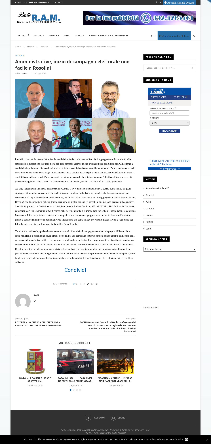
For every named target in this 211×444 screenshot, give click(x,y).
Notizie (30, 46)
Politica (54, 35)
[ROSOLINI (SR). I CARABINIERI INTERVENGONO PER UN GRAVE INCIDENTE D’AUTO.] (75, 361)
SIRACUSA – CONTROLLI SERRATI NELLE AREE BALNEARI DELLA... (115, 380)
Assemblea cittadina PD (157, 188)
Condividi (75, 269)
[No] (207, 439)
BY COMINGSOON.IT (170, 169)
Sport (67, 35)
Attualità (23, 35)
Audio (78, 35)
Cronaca (39, 35)
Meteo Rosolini (150, 307)
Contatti (57, 2)
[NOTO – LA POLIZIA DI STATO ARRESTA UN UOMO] (35, 361)
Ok (186, 439)
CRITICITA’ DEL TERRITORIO (36, 2)
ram (26, 73)
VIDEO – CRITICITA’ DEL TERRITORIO (108, 35)
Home (18, 2)
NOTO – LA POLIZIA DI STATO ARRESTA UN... (35, 380)
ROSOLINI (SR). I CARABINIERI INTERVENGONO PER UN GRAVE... (75, 380)
